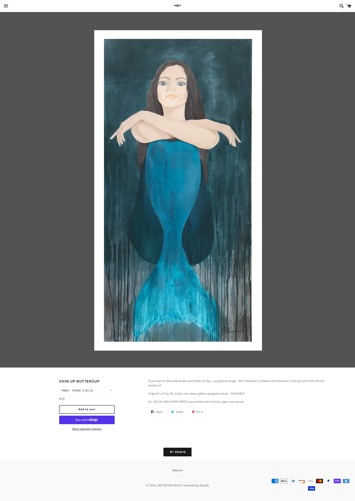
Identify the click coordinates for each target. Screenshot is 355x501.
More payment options (87, 429)
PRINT (65, 390)
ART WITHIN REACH (169, 485)
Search (178, 470)
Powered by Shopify (196, 485)
